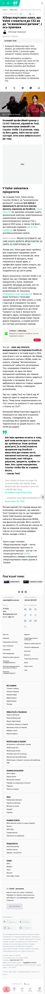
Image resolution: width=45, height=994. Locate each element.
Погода (9, 704)
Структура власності (31, 659)
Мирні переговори (14, 721)
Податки (10, 786)
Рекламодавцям (8, 653)
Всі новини (11, 685)
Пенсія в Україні (13, 789)
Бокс (8, 863)
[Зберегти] (38, 88)
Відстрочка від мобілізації (16, 757)
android (9, 922)
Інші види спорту (13, 876)
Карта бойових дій (14, 718)
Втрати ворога (12, 734)
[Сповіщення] (42, 3)
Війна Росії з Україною (17, 712)
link (25, 609)
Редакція (6, 638)
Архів (26, 662)
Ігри (25, 670)
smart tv (9, 928)
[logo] (15, 3)
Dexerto (15, 36)
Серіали (10, 812)
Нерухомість (12, 843)
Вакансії (27, 655)
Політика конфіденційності (9, 661)
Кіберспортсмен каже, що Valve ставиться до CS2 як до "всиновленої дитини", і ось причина (31, 10)
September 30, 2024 (14, 501)
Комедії (9, 809)
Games (5, 10)
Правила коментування (32, 643)
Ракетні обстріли (13, 715)
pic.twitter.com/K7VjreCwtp (18, 492)
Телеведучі (7, 649)
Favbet (26, 553)
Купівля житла (12, 850)
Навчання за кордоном (15, 836)
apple (25, 922)
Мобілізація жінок (13, 751)
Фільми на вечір (13, 806)
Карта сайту (28, 666)
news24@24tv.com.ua (11, 600)
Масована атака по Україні (17, 727)
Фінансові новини (13, 780)
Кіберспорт (14, 10)
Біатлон (9, 873)
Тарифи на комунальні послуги (18, 783)
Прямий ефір (12, 695)
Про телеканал (8, 646)
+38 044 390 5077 (30, 600)
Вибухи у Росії (12, 731)
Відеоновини (11, 698)
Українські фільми (13, 803)
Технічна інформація (31, 647)
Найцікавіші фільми (14, 800)
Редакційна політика (10, 642)
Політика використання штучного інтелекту (11, 667)
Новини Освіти (13, 820)
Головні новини (13, 688)
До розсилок (14, 906)
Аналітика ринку (13, 846)
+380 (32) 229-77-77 (16, 960)
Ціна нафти (11, 773)
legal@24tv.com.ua (29, 962)
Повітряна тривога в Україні (17, 724)
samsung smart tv (25, 928)
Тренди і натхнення (14, 853)
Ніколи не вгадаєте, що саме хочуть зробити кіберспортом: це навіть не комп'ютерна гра (22, 241)
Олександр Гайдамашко (17, 32)
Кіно (9, 797)
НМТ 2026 (10, 829)
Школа (9, 826)
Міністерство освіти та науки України (21, 823)
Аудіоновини (11, 701)
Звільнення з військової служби (19, 744)
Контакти (27, 651)
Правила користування (11, 657)
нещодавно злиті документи (17, 294)
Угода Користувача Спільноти (31, 639)
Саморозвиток (12, 832)
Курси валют (11, 777)
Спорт (9, 860)
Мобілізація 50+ (12, 747)
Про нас (6, 634)
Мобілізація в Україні (16, 741)
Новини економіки (15, 770)
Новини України (13, 692)
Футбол (9, 867)
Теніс (8, 870)
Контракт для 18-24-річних (17, 754)
